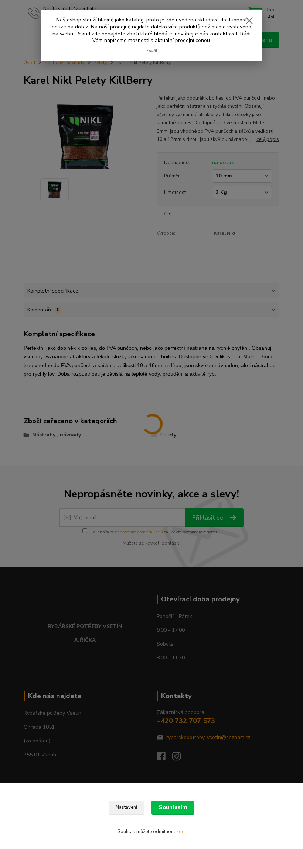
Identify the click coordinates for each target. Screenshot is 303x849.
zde (180, 831)
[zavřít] (249, 21)
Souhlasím (173, 807)
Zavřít (151, 51)
